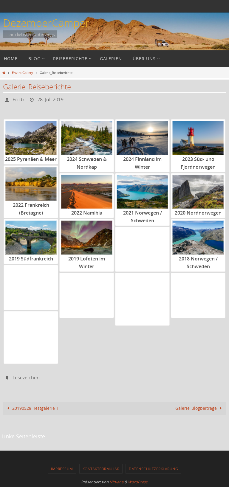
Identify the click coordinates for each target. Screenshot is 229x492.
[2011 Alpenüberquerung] (31, 328)
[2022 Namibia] (86, 190)
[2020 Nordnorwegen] (198, 190)
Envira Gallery (22, 72)
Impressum (62, 465)
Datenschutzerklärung (153, 465)
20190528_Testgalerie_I (34, 404)
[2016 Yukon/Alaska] (86, 290)
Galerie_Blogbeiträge (196, 404)
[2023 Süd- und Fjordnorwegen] (198, 136)
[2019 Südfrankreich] (31, 236)
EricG (18, 99)
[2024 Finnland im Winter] (142, 136)
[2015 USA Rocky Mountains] (142, 290)
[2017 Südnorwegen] (31, 282)
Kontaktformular (101, 465)
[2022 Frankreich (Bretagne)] (31, 182)
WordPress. (138, 478)
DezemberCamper (46, 23)
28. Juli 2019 (50, 99)
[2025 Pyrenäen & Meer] (31, 136)
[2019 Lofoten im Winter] (86, 236)
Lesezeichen (26, 375)
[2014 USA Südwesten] (198, 290)
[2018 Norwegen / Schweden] (198, 236)
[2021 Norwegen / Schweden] (142, 190)
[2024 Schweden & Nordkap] (86, 136)
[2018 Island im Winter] (142, 243)
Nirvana (116, 478)
